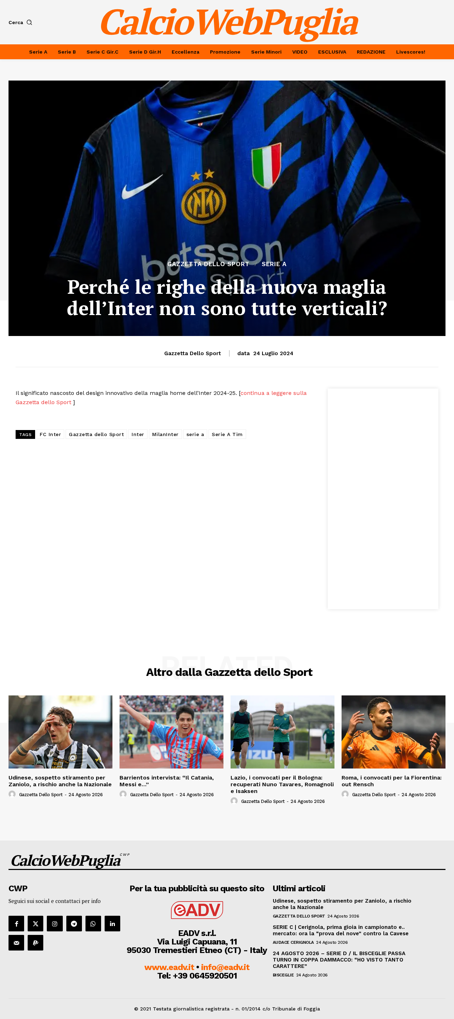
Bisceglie (283, 975)
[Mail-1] (16, 943)
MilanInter (165, 434)
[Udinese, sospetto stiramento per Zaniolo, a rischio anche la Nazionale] (60, 731)
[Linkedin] (112, 923)
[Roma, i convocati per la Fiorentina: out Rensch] (393, 731)
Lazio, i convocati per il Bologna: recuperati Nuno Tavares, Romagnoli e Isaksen (282, 784)
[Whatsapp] (93, 923)
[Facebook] (16, 923)
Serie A (274, 264)
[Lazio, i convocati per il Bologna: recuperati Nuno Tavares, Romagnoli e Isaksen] (282, 731)
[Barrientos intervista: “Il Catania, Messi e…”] (171, 731)
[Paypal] (35, 943)
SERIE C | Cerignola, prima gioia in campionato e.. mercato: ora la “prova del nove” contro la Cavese (341, 930)
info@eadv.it (225, 967)
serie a (195, 434)
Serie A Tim (227, 434)
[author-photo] (13, 794)
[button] (22, 22)
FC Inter (50, 434)
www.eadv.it (169, 967)
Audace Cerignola (293, 942)
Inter (138, 434)
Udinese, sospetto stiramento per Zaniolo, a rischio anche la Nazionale (60, 781)
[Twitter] (35, 923)
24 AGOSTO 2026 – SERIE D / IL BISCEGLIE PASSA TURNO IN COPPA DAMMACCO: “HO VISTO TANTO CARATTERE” (339, 959)
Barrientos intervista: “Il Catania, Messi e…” (167, 781)
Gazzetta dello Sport (208, 264)
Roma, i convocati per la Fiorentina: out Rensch (392, 781)
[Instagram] (54, 923)
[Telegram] (74, 923)
